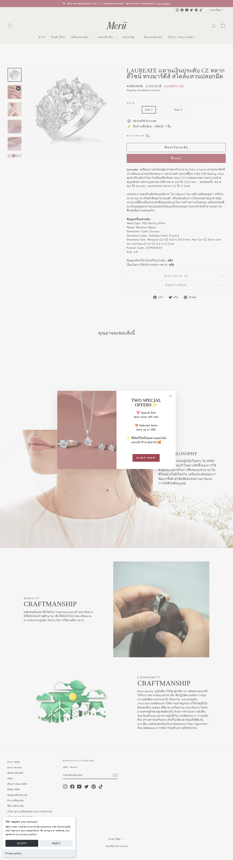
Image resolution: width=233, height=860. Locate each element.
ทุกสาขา (152, 442)
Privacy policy (13, 853)
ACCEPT (22, 843)
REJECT (56, 843)
